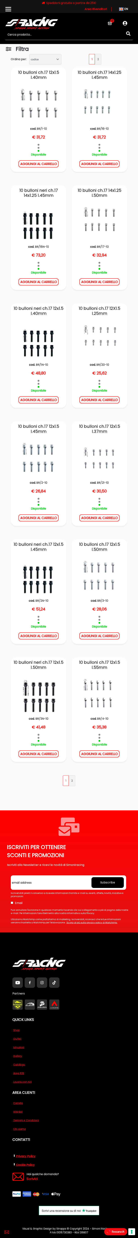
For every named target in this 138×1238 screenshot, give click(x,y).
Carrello (18, 1103)
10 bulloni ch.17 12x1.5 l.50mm (99, 547)
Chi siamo (19, 1129)
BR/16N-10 (42, 247)
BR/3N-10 (41, 719)
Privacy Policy (25, 1156)
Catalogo (19, 1064)
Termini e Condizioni (26, 1120)
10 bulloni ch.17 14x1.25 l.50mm (99, 193)
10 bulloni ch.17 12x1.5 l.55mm (99, 665)
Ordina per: (19, 59)
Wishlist (18, 1112)
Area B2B (18, 1073)
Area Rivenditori (96, 9)
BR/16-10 (103, 129)
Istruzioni (18, 1047)
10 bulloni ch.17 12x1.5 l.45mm (38, 429)
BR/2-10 (41, 483)
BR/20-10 (102, 365)
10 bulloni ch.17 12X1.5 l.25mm (99, 311)
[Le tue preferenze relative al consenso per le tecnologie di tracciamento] (131, 1231)
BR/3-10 (102, 601)
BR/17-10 (103, 247)
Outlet (17, 1039)
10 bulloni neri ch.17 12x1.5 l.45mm (38, 547)
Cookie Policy (25, 1165)
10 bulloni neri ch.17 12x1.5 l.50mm (38, 665)
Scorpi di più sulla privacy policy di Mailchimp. (92, 922)
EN (126, 9)
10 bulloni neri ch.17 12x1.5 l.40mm (38, 311)
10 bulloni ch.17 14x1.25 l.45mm (99, 75)
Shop (16, 1030)
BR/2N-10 (41, 601)
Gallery (17, 1056)
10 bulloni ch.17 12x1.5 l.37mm (99, 429)
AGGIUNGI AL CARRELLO (38, 164)
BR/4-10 (102, 719)
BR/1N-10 (42, 365)
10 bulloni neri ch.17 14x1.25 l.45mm (38, 193)
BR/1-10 (42, 129)
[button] (128, 33)
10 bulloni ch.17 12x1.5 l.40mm (38, 75)
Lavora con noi (22, 1082)
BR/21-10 (103, 483)
